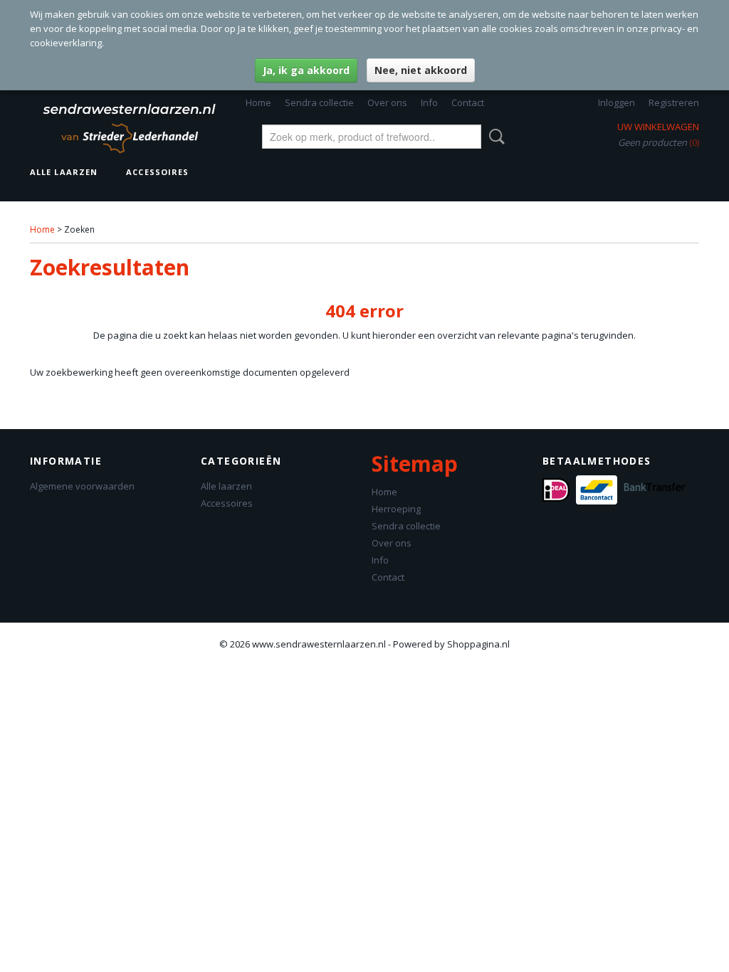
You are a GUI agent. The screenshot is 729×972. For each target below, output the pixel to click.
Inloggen (616, 102)
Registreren (674, 102)
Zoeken (494, 136)
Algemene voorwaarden (82, 486)
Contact (467, 102)
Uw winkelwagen (658, 126)
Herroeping (396, 508)
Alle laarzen (64, 172)
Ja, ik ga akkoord (306, 70)
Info (429, 102)
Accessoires (157, 172)
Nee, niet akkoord (420, 70)
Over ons (387, 102)
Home (258, 102)
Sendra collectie (319, 102)
